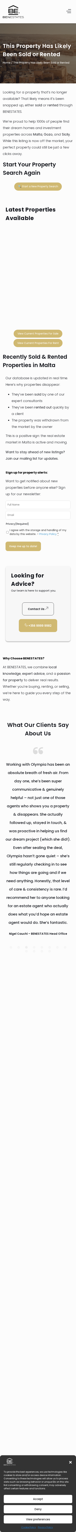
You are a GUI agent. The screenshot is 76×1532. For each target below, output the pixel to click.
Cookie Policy (28, 1527)
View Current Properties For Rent (38, 343)
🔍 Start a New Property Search (38, 186)
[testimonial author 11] (49, 951)
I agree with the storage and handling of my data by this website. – (38, 532)
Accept (38, 1499)
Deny (38, 1509)
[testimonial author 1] (18, 947)
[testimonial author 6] (57, 947)
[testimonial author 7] (65, 947)
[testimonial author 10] (42, 951)
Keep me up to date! (23, 546)
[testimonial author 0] (11, 947)
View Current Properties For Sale (38, 333)
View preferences (38, 1519)
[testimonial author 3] (34, 947)
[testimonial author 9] (34, 951)
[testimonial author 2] (26, 947)
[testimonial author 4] (42, 947)
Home (7, 63)
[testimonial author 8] (26, 951)
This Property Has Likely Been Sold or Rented (41, 63)
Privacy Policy (45, 1527)
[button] (70, 1462)
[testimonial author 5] (49, 947)
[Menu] (68, 11)
